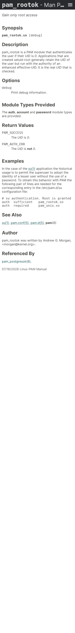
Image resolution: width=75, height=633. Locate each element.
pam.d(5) (37, 223)
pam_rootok (33, 4)
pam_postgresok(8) (16, 261)
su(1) (31, 168)
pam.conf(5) (20, 223)
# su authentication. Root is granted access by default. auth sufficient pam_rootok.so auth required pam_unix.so (37, 202)
